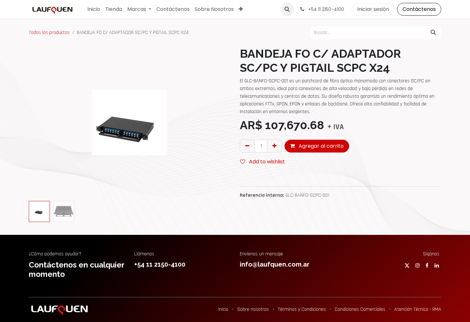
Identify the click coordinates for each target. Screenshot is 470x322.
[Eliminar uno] (247, 146)
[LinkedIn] (436, 265)
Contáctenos (419, 9)
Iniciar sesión (373, 9)
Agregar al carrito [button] (320, 146)
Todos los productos (49, 32)
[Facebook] (427, 265)
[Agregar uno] (274, 146)
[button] (287, 9)
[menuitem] (94, 9)
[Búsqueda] (433, 32)
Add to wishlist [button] (266, 161)
